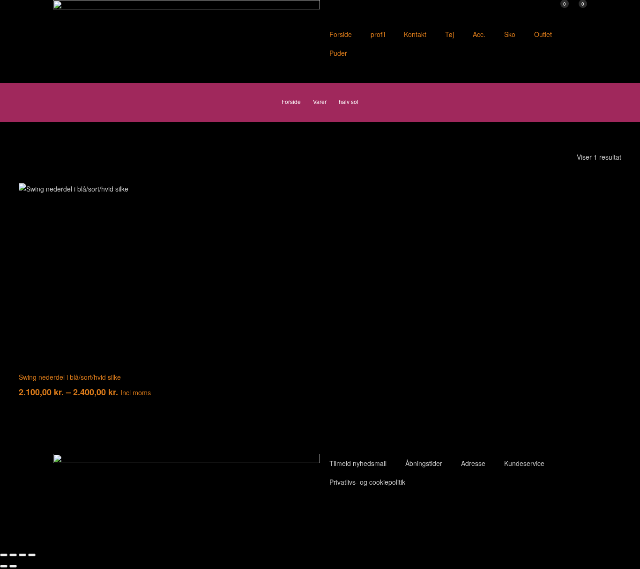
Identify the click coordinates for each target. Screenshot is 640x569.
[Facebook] (331, 512)
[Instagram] (382, 512)
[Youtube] (357, 512)
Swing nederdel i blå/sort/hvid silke (70, 377)
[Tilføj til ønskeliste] (141, 197)
